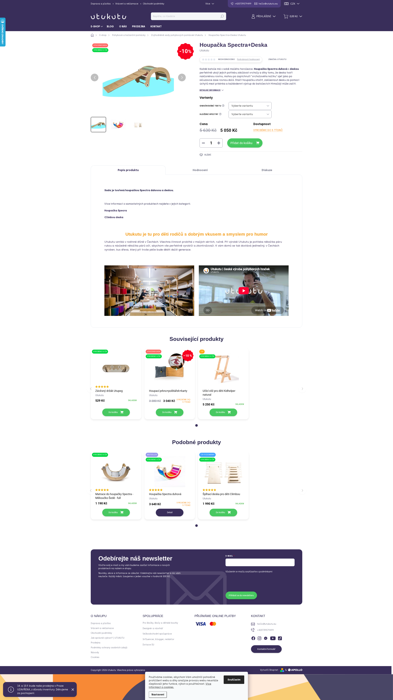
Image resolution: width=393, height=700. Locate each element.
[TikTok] (280, 637)
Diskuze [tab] (267, 170)
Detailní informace (210, 90)
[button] (196, 425)
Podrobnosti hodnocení (248, 59)
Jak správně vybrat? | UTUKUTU (107, 638)
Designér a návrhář (153, 628)
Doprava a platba (101, 3)
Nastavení (158, 694)
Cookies (95, 657)
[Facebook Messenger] (265, 637)
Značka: (277, 59)
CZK (292, 3)
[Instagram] (259, 637)
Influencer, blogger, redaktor (158, 639)
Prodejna (95, 642)
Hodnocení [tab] (200, 170)
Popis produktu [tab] (128, 170)
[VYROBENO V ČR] (116, 368)
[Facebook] (253, 637)
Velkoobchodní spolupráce (157, 634)
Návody (95, 652)
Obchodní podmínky (153, 3)
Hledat (222, 16)
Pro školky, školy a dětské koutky (160, 623)
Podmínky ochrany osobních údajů (109, 647)
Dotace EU (148, 644)
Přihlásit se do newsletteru (241, 595)
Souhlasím (234, 679)
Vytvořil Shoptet (269, 670)
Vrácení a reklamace (126, 3)
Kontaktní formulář (266, 649)
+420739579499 (265, 630)
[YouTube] (272, 637)
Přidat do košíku (241, 143)
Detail (169, 512)
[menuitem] (97, 26)
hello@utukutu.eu (266, 624)
